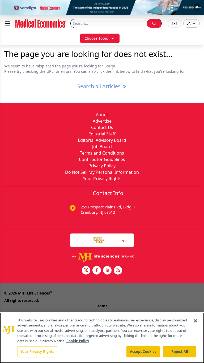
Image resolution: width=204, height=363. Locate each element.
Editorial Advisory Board (102, 140)
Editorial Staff (102, 134)
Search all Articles (99, 86)
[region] (102, 337)
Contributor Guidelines (102, 159)
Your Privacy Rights (102, 179)
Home (102, 305)
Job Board (102, 147)
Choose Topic (96, 38)
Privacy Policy (102, 166)
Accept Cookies (143, 351)
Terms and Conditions (102, 153)
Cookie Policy (77, 340)
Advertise (102, 121)
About (102, 115)
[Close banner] (197, 7)
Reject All (179, 351)
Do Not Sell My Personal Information (102, 172)
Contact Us (102, 127)
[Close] (195, 321)
